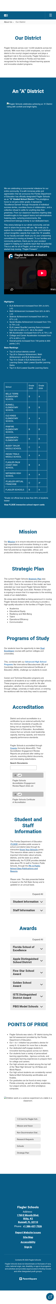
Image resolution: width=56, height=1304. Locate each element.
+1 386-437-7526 (32, 1226)
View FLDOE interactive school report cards (24, 504)
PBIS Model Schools (25, 1006)
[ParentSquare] (28, 1279)
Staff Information (24, 910)
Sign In (28, 1247)
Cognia (13, 748)
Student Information (25, 901)
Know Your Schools (29, 849)
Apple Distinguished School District (25, 960)
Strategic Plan (35, 578)
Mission (11, 541)
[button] (5, 15)
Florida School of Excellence (23, 948)
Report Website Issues (28, 1232)
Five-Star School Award (23, 972)
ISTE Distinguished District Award (25, 996)
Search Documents (19, 763)
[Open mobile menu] (50, 15)
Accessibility (28, 1242)
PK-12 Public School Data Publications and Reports (25, 868)
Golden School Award (22, 984)
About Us (8, 22)
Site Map (28, 1237)
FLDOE (14, 844)
